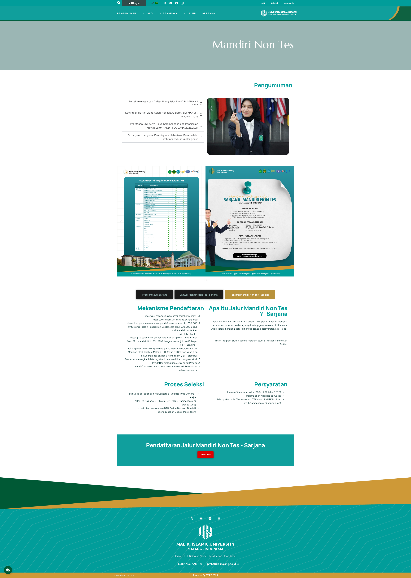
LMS (263, 3)
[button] (121, 222)
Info (149, 13)
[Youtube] (171, 3)
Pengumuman (126, 13)
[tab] (250, 294)
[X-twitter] (165, 3)
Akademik (289, 3)
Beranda (208, 13)
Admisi (274, 3)
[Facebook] (176, 3)
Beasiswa (170, 13)
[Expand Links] (8, 570)
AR (153, 3)
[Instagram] (182, 3)
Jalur (191, 13)
